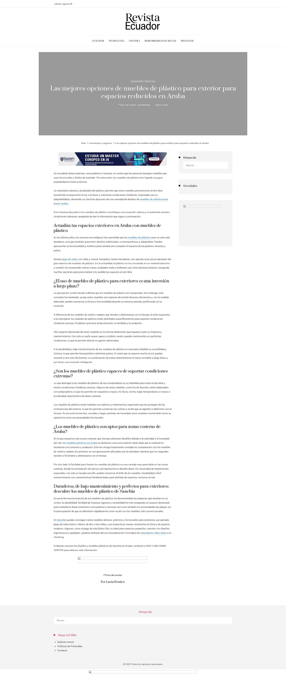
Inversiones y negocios (143, 81)
